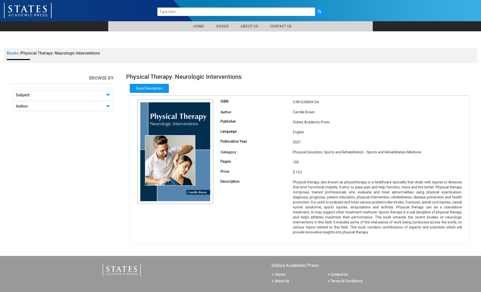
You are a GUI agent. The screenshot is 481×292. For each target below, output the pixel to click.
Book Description (149, 88)
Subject (23, 95)
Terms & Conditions (346, 281)
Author (22, 106)
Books (222, 26)
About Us (249, 26)
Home (198, 26)
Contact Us (280, 26)
